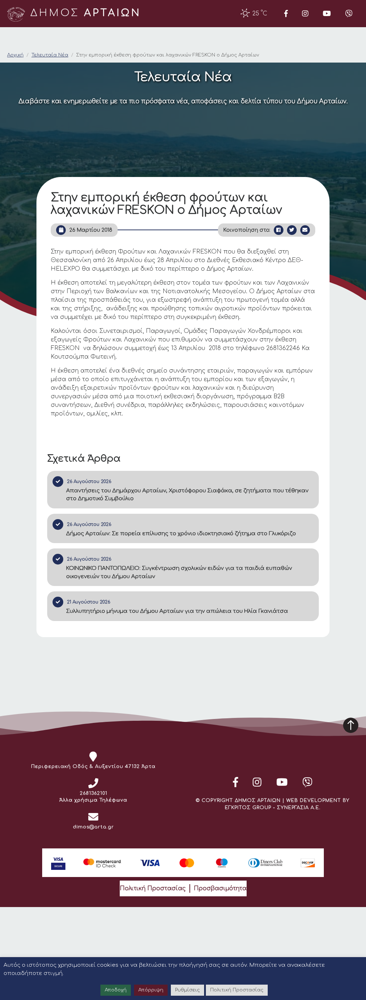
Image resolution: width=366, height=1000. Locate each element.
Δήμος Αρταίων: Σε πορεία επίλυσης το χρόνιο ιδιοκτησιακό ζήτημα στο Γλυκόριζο (181, 534)
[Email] (305, 230)
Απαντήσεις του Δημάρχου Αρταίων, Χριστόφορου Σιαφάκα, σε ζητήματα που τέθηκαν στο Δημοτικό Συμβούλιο (187, 495)
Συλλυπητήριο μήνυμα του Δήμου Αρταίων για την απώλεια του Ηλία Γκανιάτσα (177, 611)
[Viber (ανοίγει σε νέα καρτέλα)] (349, 14)
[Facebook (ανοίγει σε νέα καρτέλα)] (286, 14)
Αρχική (15, 55)
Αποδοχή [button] (116, 989)
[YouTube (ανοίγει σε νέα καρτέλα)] (326, 14)
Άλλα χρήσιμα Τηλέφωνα (93, 800)
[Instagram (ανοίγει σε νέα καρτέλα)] (305, 14)
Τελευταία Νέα (49, 55)
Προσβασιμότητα (220, 888)
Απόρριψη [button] (150, 989)
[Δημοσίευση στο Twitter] (292, 230)
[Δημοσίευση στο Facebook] (278, 230)
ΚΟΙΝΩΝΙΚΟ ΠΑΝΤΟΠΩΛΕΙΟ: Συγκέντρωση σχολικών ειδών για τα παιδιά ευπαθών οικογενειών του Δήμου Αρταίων (179, 572)
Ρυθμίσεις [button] (187, 989)
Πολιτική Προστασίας (153, 888)
